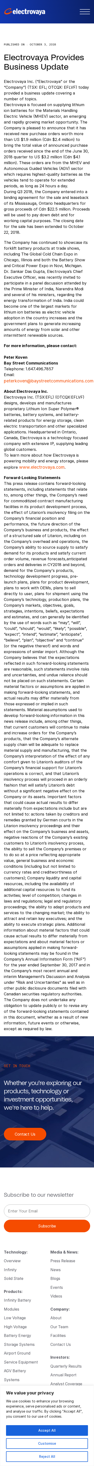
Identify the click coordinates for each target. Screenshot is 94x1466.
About (55, 1317)
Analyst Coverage (66, 1383)
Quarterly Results (66, 1366)
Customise (47, 1443)
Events (56, 1287)
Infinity (10, 1269)
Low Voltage (15, 1317)
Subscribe (47, 1226)
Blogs (55, 1278)
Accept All (47, 1430)
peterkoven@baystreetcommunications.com (49, 381)
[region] (47, 1426)
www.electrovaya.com (42, 467)
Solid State (13, 1278)
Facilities (58, 1335)
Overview (12, 1260)
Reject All (47, 1456)
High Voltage (15, 1326)
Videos (56, 1296)
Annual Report (63, 1375)
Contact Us (25, 1134)
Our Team (59, 1326)
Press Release (62, 1260)
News (55, 1269)
